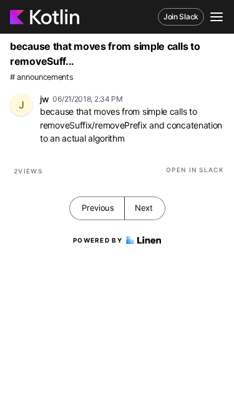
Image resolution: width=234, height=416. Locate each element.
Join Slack (180, 16)
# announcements (42, 77)
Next (144, 208)
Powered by (97, 240)
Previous (98, 208)
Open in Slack (195, 169)
